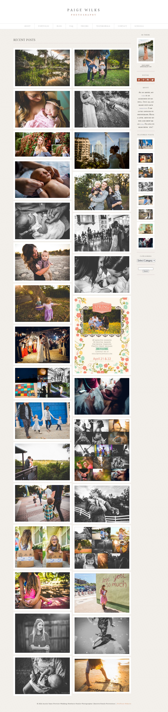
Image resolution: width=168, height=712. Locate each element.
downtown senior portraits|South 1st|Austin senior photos (42, 619)
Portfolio (43, 26)
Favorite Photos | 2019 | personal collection (42, 55)
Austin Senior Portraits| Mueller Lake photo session (42, 138)
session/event (143, 108)
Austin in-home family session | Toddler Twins (101, 55)
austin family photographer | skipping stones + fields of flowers (147, 206)
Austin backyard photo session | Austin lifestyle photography (42, 291)
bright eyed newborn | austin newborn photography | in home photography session (42, 210)
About (27, 26)
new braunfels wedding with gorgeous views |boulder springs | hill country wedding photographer (42, 334)
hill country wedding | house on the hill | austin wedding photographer (42, 449)
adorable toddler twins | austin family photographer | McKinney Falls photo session (101, 181)
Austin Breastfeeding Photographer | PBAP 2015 (42, 663)
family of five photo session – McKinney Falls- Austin (42, 250)
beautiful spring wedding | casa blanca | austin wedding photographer (101, 220)
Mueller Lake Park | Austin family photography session (42, 491)
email (142, 124)
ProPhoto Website (124, 703)
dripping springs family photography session (102, 491)
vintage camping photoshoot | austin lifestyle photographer (147, 233)
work (143, 95)
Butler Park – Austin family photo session (42, 408)
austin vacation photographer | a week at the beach (102, 623)
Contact (122, 26)
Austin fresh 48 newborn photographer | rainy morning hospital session (42, 167)
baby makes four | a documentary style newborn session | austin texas (42, 96)
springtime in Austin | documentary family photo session (101, 96)
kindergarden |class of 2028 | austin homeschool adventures (42, 532)
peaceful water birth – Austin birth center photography (101, 384)
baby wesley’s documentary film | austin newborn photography (146, 191)
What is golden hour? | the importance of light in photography (102, 533)
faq (71, 26)
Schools (139, 26)
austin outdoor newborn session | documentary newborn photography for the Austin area (102, 263)
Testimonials (103, 26)
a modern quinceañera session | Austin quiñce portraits (102, 138)
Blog (59, 26)
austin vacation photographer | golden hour (101, 664)
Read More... (22, 63)
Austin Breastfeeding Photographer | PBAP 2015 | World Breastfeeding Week (42, 579)
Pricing (85, 26)
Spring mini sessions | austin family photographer (102, 303)
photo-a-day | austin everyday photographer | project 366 (42, 373)
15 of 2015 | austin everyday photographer (102, 425)
